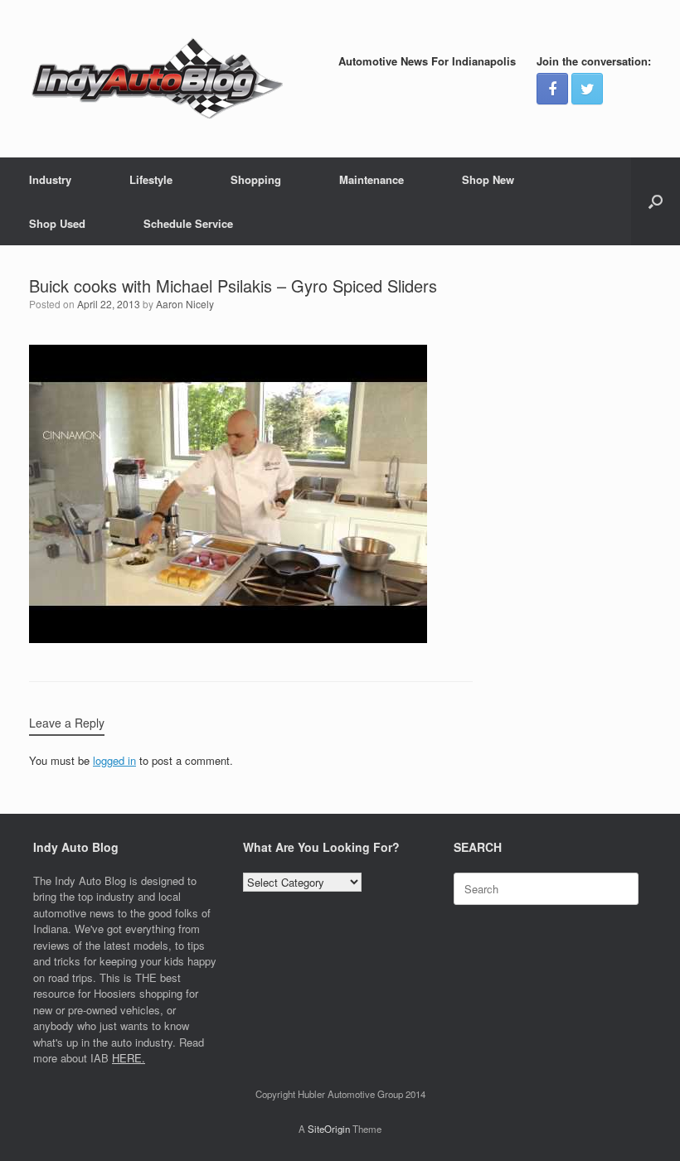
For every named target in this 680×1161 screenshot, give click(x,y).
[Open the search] (655, 201)
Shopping (256, 179)
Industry (50, 179)
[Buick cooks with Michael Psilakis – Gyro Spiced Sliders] (228, 638)
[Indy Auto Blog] (157, 78)
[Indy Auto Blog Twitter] (587, 88)
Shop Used (57, 223)
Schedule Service (188, 223)
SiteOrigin (329, 1128)
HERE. (128, 1058)
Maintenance (371, 179)
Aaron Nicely (185, 304)
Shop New (488, 179)
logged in (114, 760)
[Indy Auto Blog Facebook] (552, 88)
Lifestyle (150, 179)
